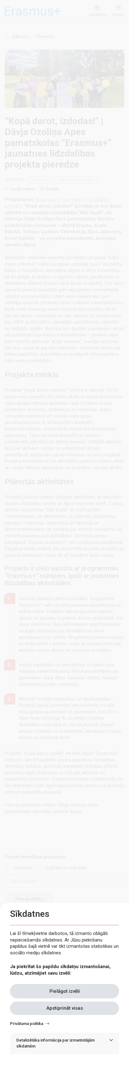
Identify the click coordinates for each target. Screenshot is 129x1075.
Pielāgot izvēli (64, 991)
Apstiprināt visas (64, 1008)
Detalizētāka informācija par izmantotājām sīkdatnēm (55, 1043)
